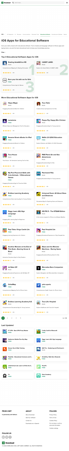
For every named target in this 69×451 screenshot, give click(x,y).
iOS (2, 34)
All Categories (10, 34)
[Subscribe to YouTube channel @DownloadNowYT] (10, 437)
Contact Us (28, 420)
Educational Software (45, 34)
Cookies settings (53, 428)
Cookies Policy (53, 420)
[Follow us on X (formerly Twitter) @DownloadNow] (6, 437)
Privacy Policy (53, 414)
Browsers (19, 34)
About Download (30, 414)
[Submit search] (13, 2)
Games (65, 34)
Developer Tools (35, 34)
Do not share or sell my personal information (55, 424)
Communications (26, 34)
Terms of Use (52, 417)
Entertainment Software (57, 34)
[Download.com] (5, 3)
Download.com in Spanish (32, 423)
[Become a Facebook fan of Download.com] (3, 437)
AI (15, 34)
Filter (2, 52)
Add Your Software (30, 417)
